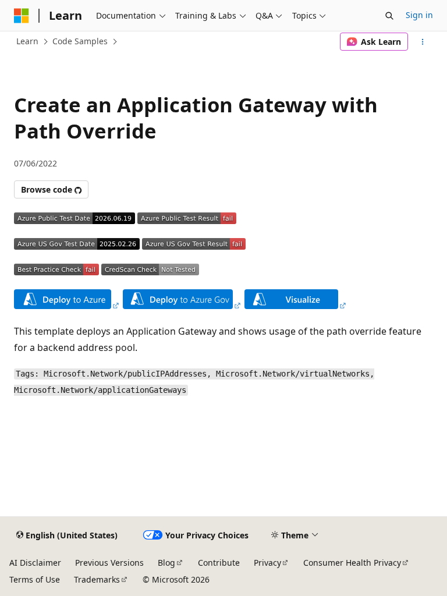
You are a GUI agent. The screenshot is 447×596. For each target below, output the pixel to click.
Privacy (267, 562)
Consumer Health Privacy (352, 562)
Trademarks (97, 579)
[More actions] (423, 42)
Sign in (419, 14)
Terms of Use (34, 579)
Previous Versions (109, 562)
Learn (27, 41)
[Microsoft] (21, 15)
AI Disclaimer (35, 562)
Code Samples (80, 41)
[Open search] (389, 15)
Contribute (219, 562)
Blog (166, 562)
